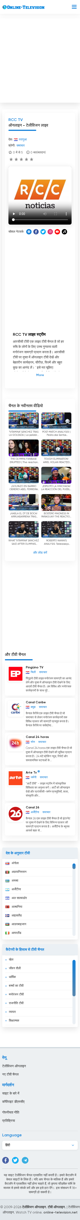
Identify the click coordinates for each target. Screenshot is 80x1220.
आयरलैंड (16, 933)
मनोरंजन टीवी (16, 994)
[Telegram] (25, 1160)
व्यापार (12, 1012)
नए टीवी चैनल (10, 1074)
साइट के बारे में (10, 1093)
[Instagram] (50, 231)
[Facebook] (36, 231)
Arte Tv (31, 772)
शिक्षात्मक (14, 1020)
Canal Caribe (36, 702)
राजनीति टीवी (16, 1003)
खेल (11, 959)
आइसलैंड (17, 915)
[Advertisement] (40, 59)
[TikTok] (64, 231)
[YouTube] (57, 231)
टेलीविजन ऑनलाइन (14, 1066)
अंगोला (15, 863)
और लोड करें (40, 552)
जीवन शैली (15, 968)
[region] (40, 899)
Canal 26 (32, 807)
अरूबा (15, 880)
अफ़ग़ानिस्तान (19, 872)
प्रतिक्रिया (8, 1120)
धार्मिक (12, 977)
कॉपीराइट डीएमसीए (13, 1101)
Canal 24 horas (37, 737)
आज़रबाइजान (19, 924)
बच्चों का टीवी (16, 985)
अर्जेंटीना (16, 889)
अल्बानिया (17, 906)
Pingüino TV (34, 667)
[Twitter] (43, 231)
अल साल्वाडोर (19, 898)
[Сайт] (29, 231)
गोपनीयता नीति (10, 1112)
